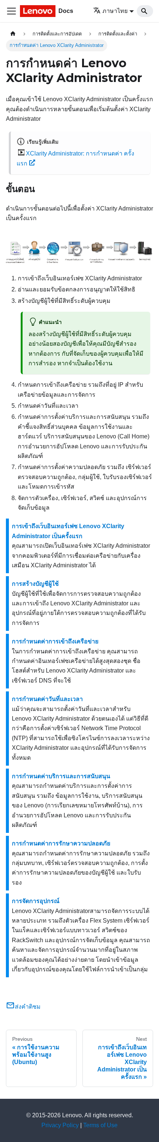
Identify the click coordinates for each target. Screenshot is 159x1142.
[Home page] (13, 34)
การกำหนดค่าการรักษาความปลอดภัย (61, 843)
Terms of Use (100, 1125)
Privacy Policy (60, 1125)
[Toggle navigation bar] (11, 11)
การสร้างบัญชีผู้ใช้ (35, 584)
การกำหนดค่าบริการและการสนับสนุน (61, 776)
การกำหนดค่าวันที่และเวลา (47, 699)
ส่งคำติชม (28, 1006)
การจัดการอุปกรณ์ (36, 901)
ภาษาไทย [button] (115, 11)
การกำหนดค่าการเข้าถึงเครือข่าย (55, 641)
